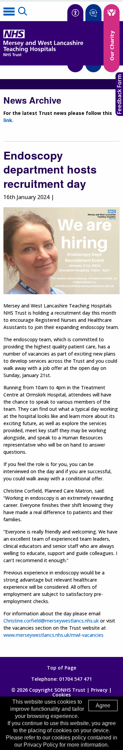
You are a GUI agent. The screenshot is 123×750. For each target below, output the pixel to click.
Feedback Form (119, 94)
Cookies (61, 694)
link (7, 120)
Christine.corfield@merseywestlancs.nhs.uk (51, 620)
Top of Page (61, 667)
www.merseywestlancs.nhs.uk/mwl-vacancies (53, 635)
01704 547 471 (75, 679)
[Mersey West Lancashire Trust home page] (43, 55)
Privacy (99, 690)
